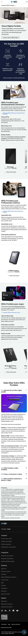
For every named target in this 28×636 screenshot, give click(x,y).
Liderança (3, 574)
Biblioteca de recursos (6, 604)
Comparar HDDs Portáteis (7, 5)
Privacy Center (4, 580)
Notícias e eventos (5, 571)
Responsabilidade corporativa (8, 577)
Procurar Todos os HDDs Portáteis (10, 37)
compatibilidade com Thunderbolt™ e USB (20, 72)
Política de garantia (6, 544)
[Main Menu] (2, 2)
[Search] (26, 1)
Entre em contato (5, 594)
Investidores (4, 588)
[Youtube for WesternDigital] (17, 611)
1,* (8, 58)
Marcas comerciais (16, 624)
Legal (9, 624)
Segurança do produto (6, 607)
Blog (2, 582)
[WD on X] (10, 611)
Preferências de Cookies (6, 627)
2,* (21, 58)
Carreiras (3, 585)
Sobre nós (3, 568)
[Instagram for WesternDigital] (2, 611)
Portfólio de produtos (6, 541)
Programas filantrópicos (7, 558)
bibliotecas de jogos (20, 306)
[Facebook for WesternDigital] (13, 611)
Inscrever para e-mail (6, 538)
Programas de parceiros (7, 555)
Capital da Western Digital (7, 561)
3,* (12, 70)
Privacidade (3, 624)
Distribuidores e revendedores (8, 547)
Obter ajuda (4, 601)
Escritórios (3, 591)
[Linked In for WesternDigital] (6, 611)
